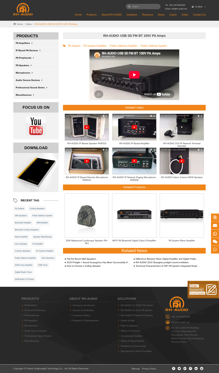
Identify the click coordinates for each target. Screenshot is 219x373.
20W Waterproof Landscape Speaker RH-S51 (87, 242)
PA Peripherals (23, 58)
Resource (147, 14)
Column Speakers (23, 251)
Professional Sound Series (30, 87)
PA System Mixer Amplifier (182, 240)
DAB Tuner (43, 265)
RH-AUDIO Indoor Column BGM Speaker (182, 177)
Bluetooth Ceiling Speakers (27, 230)
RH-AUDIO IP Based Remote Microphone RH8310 (87, 178)
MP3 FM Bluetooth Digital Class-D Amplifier (134, 240)
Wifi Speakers (21, 216)
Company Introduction (84, 305)
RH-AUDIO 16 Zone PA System (136, 310)
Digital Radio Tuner (23, 272)
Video (184, 14)
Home (78, 14)
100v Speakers (48, 258)
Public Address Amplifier (25, 258)
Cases (173, 14)
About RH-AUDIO (111, 14)
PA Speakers (22, 65)
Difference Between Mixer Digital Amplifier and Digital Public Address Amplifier (167, 259)
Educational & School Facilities (136, 351)
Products (92, 14)
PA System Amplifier (95, 45)
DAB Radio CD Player (24, 279)
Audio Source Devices (28, 80)
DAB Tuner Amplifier (24, 265)
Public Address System (42, 216)
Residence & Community (133, 346)
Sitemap (135, 368)
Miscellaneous (24, 95)
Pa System (19, 208)
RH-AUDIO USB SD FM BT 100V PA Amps (56, 24)
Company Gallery (81, 315)
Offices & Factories (130, 330)
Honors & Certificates (83, 310)
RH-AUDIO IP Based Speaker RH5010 (86, 143)
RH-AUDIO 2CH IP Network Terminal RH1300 (181, 144)
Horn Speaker (21, 244)
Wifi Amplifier (42, 223)
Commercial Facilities (131, 336)
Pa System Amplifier (44, 251)
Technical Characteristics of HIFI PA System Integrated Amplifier (167, 266)
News (161, 14)
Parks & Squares (129, 325)
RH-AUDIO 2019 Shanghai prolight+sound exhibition (162, 262)
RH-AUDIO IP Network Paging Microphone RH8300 (134, 178)
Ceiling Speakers (37, 208)
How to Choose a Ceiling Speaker (84, 266)
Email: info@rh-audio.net (176, 9)
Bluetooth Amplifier (23, 223)
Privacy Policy (149, 368)
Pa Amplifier (38, 244)
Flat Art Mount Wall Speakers (81, 259)
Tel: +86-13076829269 (175, 5)
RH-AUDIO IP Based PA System (137, 315)
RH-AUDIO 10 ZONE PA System (137, 305)
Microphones (23, 72)
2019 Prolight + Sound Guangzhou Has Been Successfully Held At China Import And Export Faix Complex (98, 262)
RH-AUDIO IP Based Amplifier (134, 143)
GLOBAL (199, 7)
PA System (74, 45)
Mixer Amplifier (21, 237)
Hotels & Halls (128, 320)
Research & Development (86, 320)
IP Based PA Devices (27, 50)
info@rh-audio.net (180, 322)
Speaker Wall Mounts (42, 237)
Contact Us (199, 14)
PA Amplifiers (23, 43)
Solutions (131, 14)
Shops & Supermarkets (132, 341)
